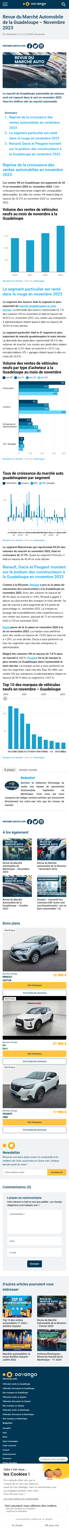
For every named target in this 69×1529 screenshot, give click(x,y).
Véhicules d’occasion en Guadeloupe (18, 1388)
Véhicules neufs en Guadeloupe (16, 1384)
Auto (5, 1433)
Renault (34, 584)
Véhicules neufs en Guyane (14, 1397)
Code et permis (9, 1445)
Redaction (28, 778)
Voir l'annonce (34, 985)
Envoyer (34, 1263)
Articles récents (28, 769)
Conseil (6, 1450)
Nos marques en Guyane (13, 1406)
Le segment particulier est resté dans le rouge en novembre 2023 (34, 135)
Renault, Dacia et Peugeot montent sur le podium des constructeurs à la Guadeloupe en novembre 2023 (35, 149)
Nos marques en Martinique (15, 1419)
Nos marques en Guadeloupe (15, 1393)
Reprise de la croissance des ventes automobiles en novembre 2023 (34, 122)
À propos (9, 769)
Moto (5, 1437)
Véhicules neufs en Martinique (16, 1410)
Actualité (7, 1428)
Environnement (9, 1454)
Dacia (6, 627)
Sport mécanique (10, 1441)
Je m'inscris (57, 1172)
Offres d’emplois (10, 1463)
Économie (40, 34)
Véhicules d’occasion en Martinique (18, 1414)
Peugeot (32, 657)
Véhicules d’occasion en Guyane (17, 1401)
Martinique (9, 930)
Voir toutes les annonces (34, 993)
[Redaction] (12, 785)
